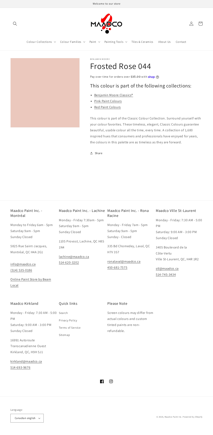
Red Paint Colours (107, 107)
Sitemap (64, 335)
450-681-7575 (117, 267)
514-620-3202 (69, 262)
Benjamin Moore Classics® (113, 95)
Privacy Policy (68, 320)
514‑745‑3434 (166, 274)
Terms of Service (70, 327)
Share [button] (99, 153)
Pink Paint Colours (108, 101)
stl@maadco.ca (167, 268)
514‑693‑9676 (20, 367)
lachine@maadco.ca (74, 256)
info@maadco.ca (23, 264)
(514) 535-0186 (21, 270)
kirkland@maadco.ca (26, 361)
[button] (15, 23)
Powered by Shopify (193, 416)
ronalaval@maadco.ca (123, 261)
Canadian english (25, 418)
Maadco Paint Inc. (173, 416)
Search (63, 313)
